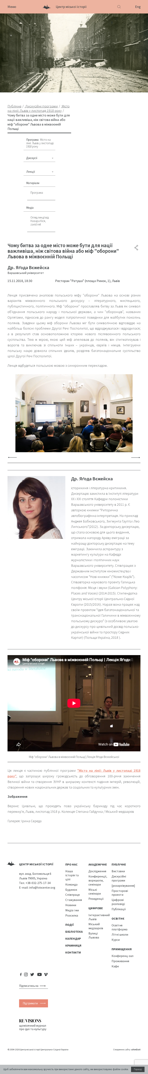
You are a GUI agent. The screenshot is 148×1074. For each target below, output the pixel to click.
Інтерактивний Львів (99, 917)
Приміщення (122, 949)
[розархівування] (123, 885)
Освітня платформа (119, 927)
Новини (70, 905)
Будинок (71, 890)
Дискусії (31, 158)
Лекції (30, 171)
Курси (116, 940)
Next (135, 457)
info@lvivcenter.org (42, 887)
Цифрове (95, 908)
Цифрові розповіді (118, 902)
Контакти (73, 952)
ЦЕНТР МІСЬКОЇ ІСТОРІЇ (36, 864)
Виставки (118, 871)
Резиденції (96, 899)
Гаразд (138, 1069)
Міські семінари (94, 892)
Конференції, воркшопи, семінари (97, 880)
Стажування (73, 900)
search (43, 986)
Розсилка (71, 915)
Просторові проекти (120, 893)
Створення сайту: (126, 1049)
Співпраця (72, 895)
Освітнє (118, 918)
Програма (36, 192)
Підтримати (30, 1003)
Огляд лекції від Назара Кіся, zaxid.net (39, 221)
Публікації (119, 909)
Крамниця (73, 945)
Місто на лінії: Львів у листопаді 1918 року (40, 143)
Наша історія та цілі (72, 875)
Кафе (115, 966)
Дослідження (97, 871)
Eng (138, 6)
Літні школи (120, 934)
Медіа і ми (72, 910)
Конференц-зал (122, 956)
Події (69, 925)
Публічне (119, 864)
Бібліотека (74, 931)
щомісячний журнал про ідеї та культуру (32, 1027)
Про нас (71, 864)
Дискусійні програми (119, 878)
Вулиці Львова (93, 935)
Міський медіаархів (95, 926)
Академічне (97, 864)
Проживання (120, 961)
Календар (73, 938)
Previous (12, 457)
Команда (71, 884)
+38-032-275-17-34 (38, 883)
